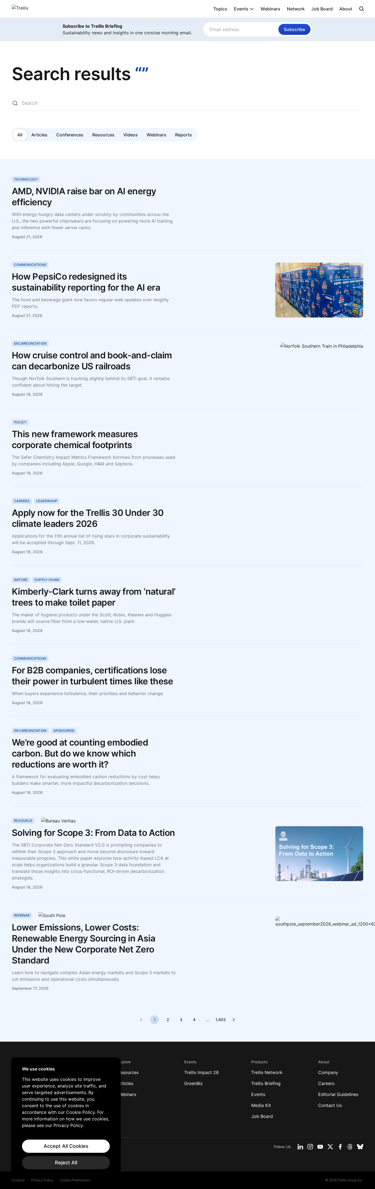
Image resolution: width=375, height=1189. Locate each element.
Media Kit (261, 1105)
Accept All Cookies (66, 1146)
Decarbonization (30, 343)
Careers (22, 501)
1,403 (220, 1019)
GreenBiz (193, 1083)
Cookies (18, 1180)
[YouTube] (320, 1146)
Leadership (46, 501)
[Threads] (350, 1146)
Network (296, 9)
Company (328, 1072)
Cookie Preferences (75, 1180)
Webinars (270, 9)
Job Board (322, 9)
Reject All (66, 1162)
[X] (330, 1146)
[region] (66, 1117)
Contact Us (330, 1105)
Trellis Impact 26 (201, 1072)
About (345, 9)
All (20, 134)
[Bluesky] (360, 1146)
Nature (21, 580)
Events (241, 9)
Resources (103, 134)
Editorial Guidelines (338, 1094)
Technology (26, 179)
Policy (20, 422)
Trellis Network (266, 1072)
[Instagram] (310, 1146)
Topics (220, 9)
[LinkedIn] (300, 1146)
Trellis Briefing (266, 1083)
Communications (30, 265)
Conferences (69, 134)
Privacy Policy (42, 1180)
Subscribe (294, 29)
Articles (39, 134)
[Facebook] (340, 1146)
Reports (183, 134)
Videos (130, 134)
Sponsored (64, 731)
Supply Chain (47, 580)
